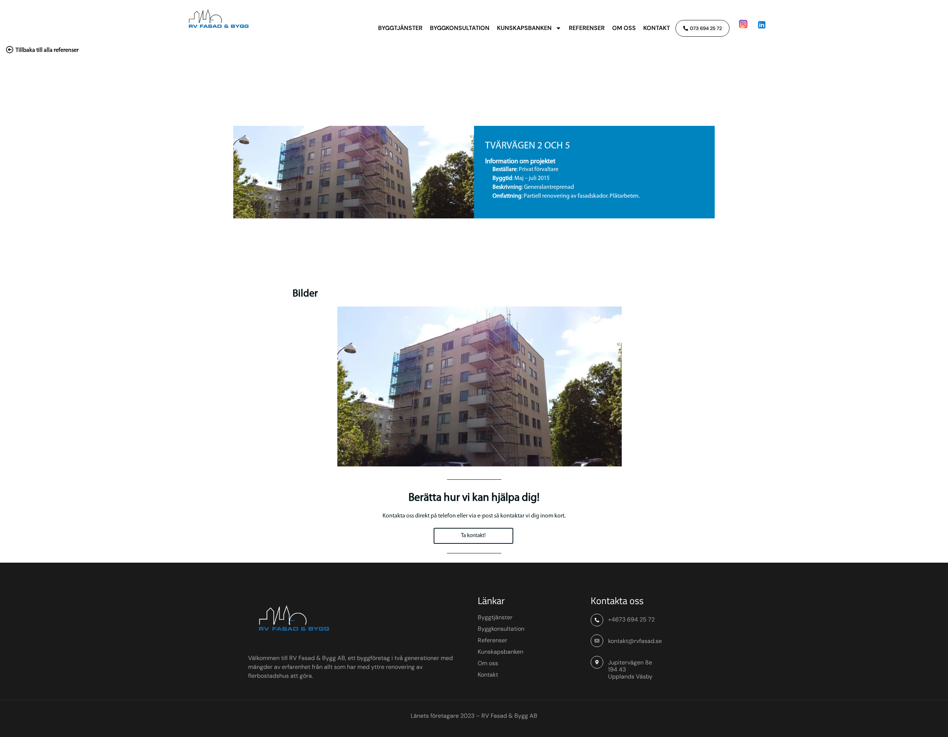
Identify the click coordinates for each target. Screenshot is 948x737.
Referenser (587, 28)
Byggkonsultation (460, 28)
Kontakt (656, 28)
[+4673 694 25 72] (597, 620)
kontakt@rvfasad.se (635, 641)
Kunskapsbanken (524, 28)
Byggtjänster (400, 28)
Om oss (624, 28)
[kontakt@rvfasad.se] (597, 640)
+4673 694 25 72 (631, 619)
